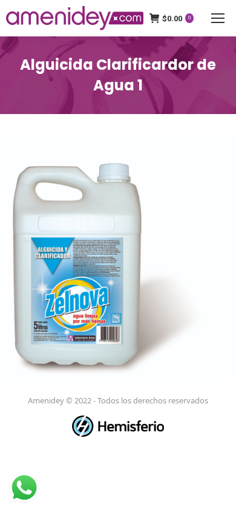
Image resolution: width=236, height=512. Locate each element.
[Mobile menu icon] (218, 18)
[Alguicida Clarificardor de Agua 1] (118, 257)
